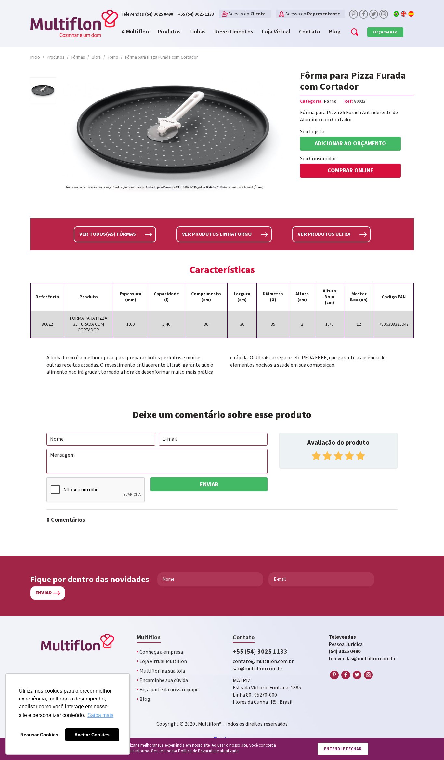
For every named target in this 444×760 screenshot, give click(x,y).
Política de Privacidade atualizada (208, 751)
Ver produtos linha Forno (217, 234)
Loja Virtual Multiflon (162, 661)
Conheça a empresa (160, 652)
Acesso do (247, 14)
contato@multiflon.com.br (263, 661)
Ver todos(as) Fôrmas (107, 234)
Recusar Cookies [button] (39, 734)
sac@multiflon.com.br (257, 668)
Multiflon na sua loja (161, 671)
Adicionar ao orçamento (350, 143)
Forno (330, 101)
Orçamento (385, 32)
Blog (143, 699)
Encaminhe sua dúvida (162, 680)
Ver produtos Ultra (324, 234)
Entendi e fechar (343, 749)
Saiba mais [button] (100, 715)
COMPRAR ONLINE (350, 170)
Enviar (209, 484)
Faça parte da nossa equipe (168, 690)
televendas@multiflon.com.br (362, 658)
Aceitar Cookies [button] (92, 734)
